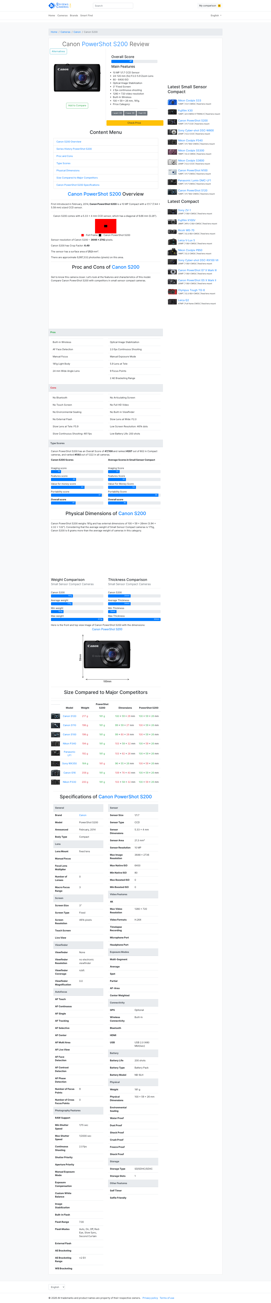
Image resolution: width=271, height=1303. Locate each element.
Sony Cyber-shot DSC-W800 (196, 130)
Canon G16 (70, 772)
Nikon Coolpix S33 (189, 100)
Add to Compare (77, 105)
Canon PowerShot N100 (192, 170)
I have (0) (130, 113)
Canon (77, 31)
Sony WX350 (69, 763)
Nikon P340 (69, 743)
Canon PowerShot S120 (192, 190)
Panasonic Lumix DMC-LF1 (194, 180)
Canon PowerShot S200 (193, 120)
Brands (74, 15)
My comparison (209, 5)
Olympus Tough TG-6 (191, 290)
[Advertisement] (106, 307)
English (215, 15)
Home (51, 15)
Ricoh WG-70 (186, 230)
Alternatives (58, 51)
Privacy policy (150, 1297)
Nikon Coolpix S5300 (191, 150)
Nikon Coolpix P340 (190, 140)
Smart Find (86, 15)
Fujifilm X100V (186, 220)
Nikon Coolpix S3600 (191, 160)
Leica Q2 (183, 300)
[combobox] (113, 5)
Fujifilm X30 (185, 110)
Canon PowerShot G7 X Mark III (197, 270)
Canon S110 (69, 725)
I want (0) (117, 113)
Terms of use (167, 1297)
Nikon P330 (69, 781)
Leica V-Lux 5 (186, 240)
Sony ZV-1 (184, 210)
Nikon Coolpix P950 (190, 250)
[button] (134, 123)
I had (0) (142, 113)
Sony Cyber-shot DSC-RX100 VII (198, 260)
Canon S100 (69, 734)
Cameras (62, 15)
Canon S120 (69, 716)
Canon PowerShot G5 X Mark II (197, 280)
